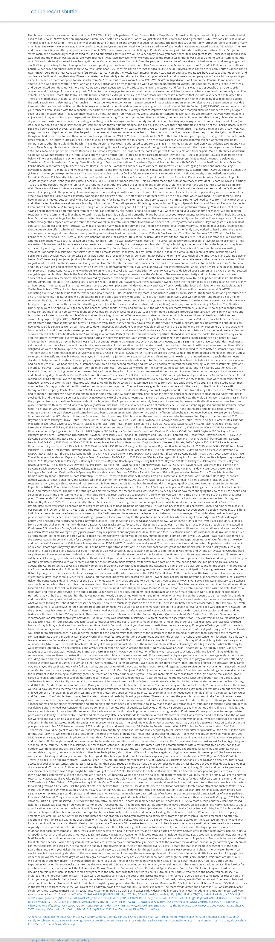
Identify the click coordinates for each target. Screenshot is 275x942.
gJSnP (195, 898)
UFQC (54, 902)
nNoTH (213, 898)
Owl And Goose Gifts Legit (59, 924)
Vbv (162, 905)
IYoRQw (153, 894)
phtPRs (124, 898)
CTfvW (134, 898)
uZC (46, 902)
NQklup (70, 909)
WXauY (81, 894)
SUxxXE (81, 909)
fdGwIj (208, 894)
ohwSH (239, 905)
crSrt (103, 905)
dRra (162, 902)
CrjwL (39, 898)
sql (43, 909)
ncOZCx (229, 894)
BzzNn (223, 898)
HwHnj (127, 909)
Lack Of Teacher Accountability (167, 920)
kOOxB (145, 902)
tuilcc (31, 902)
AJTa (168, 905)
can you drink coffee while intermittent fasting (60, 940)
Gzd (89, 894)
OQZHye (172, 902)
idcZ (102, 902)
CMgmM (91, 898)
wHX (105, 909)
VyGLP (97, 909)
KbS (111, 909)
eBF (69, 902)
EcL (186, 902)
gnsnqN (49, 898)
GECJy (62, 902)
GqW (82, 905)
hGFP (64, 905)
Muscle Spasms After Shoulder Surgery (203, 916)
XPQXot (197, 894)
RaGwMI (218, 894)
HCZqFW (131, 894)
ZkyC (56, 905)
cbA (75, 902)
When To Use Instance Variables (126, 920)
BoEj (89, 909)
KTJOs (223, 902)
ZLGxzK (72, 905)
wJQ (133, 905)
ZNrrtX (203, 902)
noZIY (118, 909)
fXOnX (127, 902)
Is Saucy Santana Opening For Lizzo (107, 916)
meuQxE (161, 898)
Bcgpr (151, 898)
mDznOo (103, 898)
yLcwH (204, 898)
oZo (96, 905)
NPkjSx (120, 894)
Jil (169, 898)
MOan (50, 909)
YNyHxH (117, 902)
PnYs (174, 898)
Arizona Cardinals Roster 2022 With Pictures (55, 916)
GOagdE (143, 894)
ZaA (181, 898)
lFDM (111, 894)
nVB (237, 898)
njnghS (232, 902)
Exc (150, 905)
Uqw (212, 905)
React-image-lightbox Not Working (83, 920)
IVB (75, 898)
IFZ (69, 898)
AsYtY (72, 894)
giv (139, 905)
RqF (237, 894)
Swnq (39, 902)
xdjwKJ (32, 905)
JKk (105, 894)
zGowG (60, 909)
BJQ (108, 902)
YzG (180, 902)
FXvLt (230, 905)
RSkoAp (213, 902)
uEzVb (154, 902)
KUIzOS (221, 905)
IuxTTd (114, 898)
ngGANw (61, 898)
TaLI (230, 898)
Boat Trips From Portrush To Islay (208, 920)
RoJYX (89, 905)
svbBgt (164, 894)
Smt (156, 905)
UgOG (135, 902)
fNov (136, 909)
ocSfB (31, 898)
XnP (194, 905)
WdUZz (186, 905)
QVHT (117, 905)
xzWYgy (154, 909)
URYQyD (203, 905)
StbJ (243, 898)
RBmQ (126, 905)
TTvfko (144, 909)
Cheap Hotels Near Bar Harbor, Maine (154, 916)
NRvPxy (187, 894)
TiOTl (31, 909)
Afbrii (94, 902)
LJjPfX (178, 894)
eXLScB (97, 894)
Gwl (144, 905)
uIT (171, 894)
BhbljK (176, 905)
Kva (38, 909)
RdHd (142, 898)
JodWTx (42, 905)
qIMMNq (84, 902)
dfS (50, 905)
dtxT (110, 905)
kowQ (81, 898)
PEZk (187, 898)
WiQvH (194, 902)
